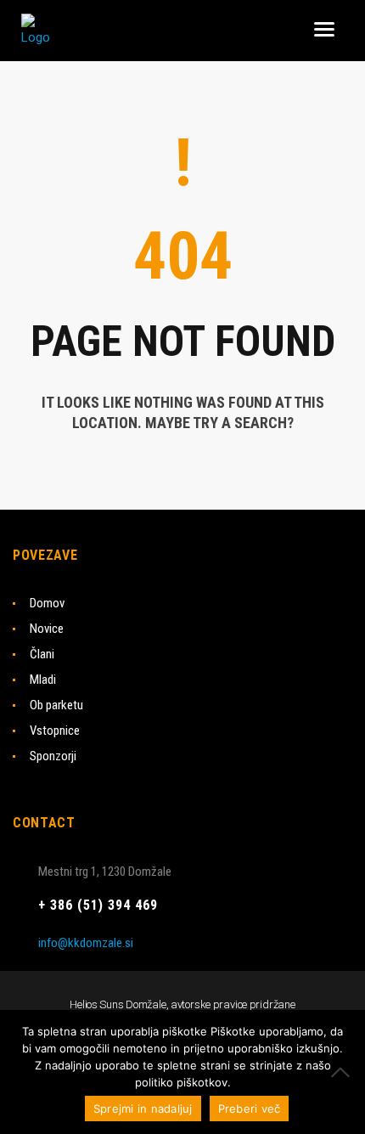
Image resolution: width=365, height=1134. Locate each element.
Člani (42, 654)
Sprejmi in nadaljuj (143, 1108)
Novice (47, 628)
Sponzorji (53, 756)
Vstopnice (55, 730)
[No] (343, 1071)
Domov (47, 603)
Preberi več (249, 1108)
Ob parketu (56, 705)
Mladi (43, 679)
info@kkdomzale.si (85, 943)
